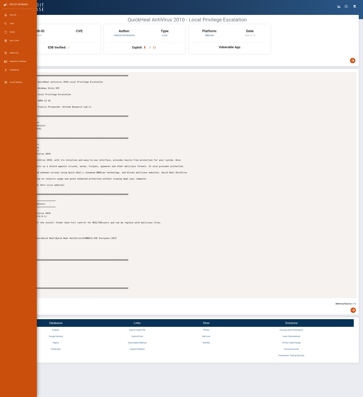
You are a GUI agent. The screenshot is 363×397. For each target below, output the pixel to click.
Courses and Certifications (291, 330)
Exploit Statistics (137, 349)
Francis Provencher (124, 35)
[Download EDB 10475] (145, 47)
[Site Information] (347, 6)
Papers (56, 343)
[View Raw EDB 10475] (155, 47)
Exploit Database (19, 4)
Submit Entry (137, 336)
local (165, 35)
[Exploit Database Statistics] (338, 6)
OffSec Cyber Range (291, 343)
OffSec (206, 330)
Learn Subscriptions (291, 336)
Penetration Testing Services (291, 355)
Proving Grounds (291, 349)
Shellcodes (56, 349)
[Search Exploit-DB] (354, 6)
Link (354, 304)
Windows (209, 35)
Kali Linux (206, 336)
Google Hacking (56, 336)
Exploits (55, 330)
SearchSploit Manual (137, 343)
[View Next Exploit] (352, 60)
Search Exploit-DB (137, 330)
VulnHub (206, 343)
